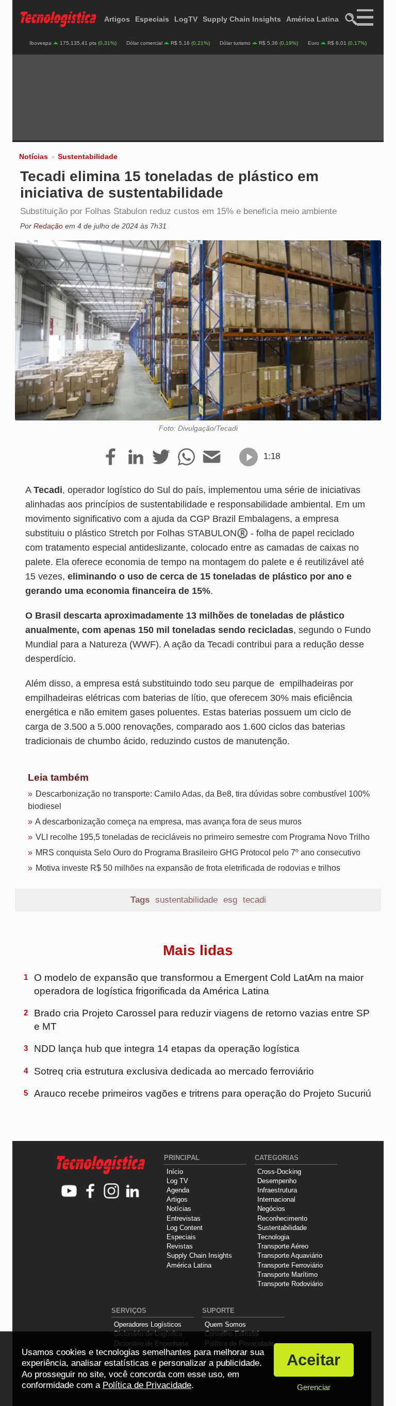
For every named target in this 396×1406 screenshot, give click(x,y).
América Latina (312, 19)
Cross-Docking (279, 1171)
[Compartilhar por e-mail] (212, 457)
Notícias (33, 156)
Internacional (276, 1199)
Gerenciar (314, 1387)
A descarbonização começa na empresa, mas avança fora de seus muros (168, 821)
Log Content (185, 1228)
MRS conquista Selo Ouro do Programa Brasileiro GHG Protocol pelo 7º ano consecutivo (198, 852)
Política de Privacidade (147, 1385)
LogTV (185, 19)
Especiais (152, 19)
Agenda (178, 1190)
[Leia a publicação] (248, 457)
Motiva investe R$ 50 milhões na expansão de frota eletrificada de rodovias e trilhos (188, 868)
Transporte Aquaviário (289, 1255)
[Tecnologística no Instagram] (112, 1191)
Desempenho (276, 1181)
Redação (48, 226)
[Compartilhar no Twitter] (161, 457)
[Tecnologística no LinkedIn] (133, 1191)
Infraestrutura (277, 1190)
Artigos (117, 19)
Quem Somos (225, 1324)
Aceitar (313, 1360)
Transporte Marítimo (287, 1274)
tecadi (254, 900)
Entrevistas (184, 1218)
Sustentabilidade (88, 156)
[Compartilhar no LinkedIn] (136, 457)
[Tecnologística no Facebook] (90, 1191)
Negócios (271, 1208)
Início (175, 1171)
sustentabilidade (186, 900)
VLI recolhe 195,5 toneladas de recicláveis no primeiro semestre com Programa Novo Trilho (203, 837)
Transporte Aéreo (282, 1246)
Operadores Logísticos (148, 1324)
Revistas (180, 1246)
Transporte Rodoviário (290, 1284)
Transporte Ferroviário (290, 1265)
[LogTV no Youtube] (69, 1191)
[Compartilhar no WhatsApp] (186, 457)
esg (230, 900)
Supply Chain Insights (242, 19)
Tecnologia (273, 1237)
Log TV (177, 1181)
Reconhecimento (282, 1218)
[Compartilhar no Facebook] (111, 457)
